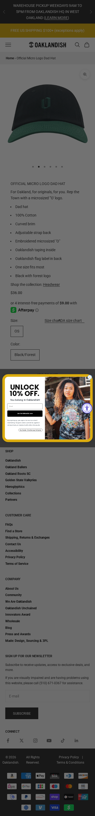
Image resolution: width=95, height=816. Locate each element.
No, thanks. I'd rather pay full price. (30, 430)
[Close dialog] (90, 377)
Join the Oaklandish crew (25, 413)
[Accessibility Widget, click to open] (87, 408)
